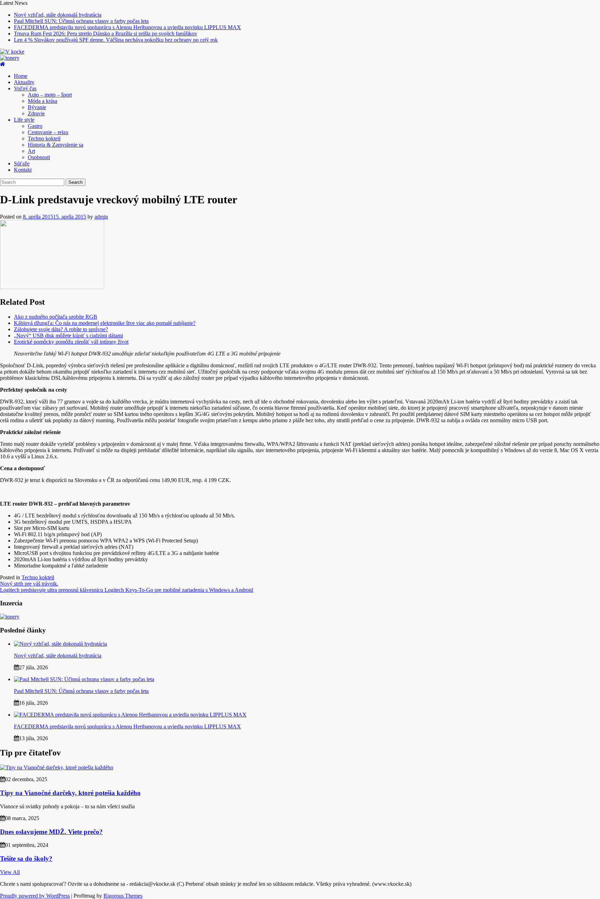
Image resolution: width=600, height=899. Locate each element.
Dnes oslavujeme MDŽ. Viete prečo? (51, 831)
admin (101, 217)
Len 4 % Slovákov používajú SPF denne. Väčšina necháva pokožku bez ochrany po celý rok (116, 40)
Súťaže (22, 163)
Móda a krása (42, 101)
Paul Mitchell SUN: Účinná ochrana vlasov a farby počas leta (81, 21)
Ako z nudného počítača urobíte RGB (55, 317)
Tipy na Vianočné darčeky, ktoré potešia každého (70, 792)
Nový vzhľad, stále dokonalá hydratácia (57, 15)
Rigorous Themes (122, 896)
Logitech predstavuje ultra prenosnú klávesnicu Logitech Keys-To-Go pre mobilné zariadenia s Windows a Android (126, 590)
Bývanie (37, 107)
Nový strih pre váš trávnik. (29, 584)
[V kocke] (2, 64)
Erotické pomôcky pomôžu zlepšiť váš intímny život (71, 342)
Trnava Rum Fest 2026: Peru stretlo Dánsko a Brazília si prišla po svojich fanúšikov (105, 33)
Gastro (35, 126)
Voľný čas (25, 88)
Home (20, 76)
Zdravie (36, 113)
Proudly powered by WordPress (35, 896)
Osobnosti (39, 157)
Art (31, 151)
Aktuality (24, 82)
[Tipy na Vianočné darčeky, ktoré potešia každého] (56, 767)
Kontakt (23, 170)
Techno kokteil (44, 138)
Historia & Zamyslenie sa (55, 145)
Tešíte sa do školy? (26, 858)
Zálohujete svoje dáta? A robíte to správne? (61, 329)
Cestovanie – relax (48, 132)
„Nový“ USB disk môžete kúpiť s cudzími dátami (68, 335)
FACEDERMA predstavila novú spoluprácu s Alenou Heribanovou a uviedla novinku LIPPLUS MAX (127, 27)
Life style (24, 120)
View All (10, 872)
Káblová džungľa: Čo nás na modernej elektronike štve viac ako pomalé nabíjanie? (104, 323)
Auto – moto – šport (50, 95)
